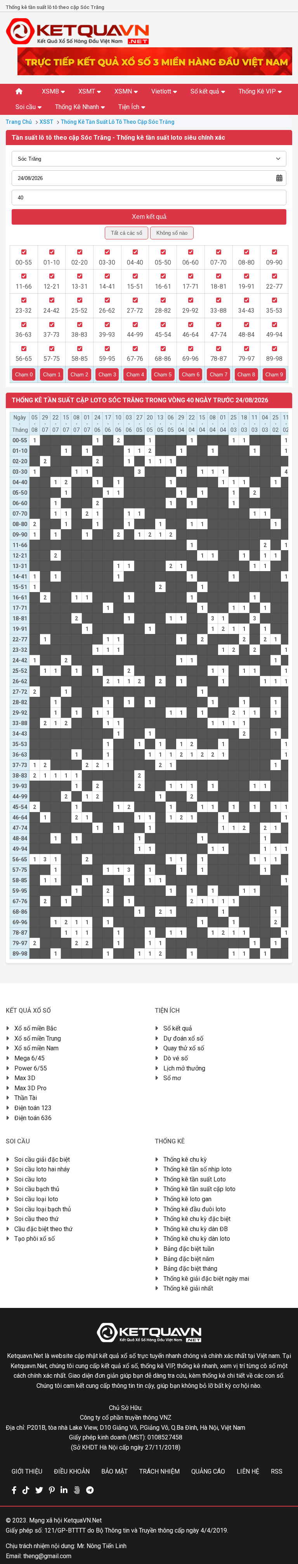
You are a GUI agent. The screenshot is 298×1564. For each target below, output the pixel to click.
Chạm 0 (24, 375)
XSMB (50, 91)
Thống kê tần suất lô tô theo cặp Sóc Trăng (118, 122)
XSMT (86, 91)
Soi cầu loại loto (36, 1199)
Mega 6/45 (29, 1058)
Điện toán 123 (33, 1108)
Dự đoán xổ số (183, 1038)
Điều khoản (72, 1471)
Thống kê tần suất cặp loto (199, 1189)
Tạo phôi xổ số (34, 1238)
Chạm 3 (107, 375)
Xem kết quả (149, 216)
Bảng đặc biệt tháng (190, 1268)
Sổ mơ (172, 1078)
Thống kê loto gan (187, 1199)
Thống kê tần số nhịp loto (197, 1169)
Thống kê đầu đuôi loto (194, 1209)
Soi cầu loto (30, 1179)
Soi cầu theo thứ (36, 1219)
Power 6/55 (30, 1068)
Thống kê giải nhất (188, 1288)
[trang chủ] (77, 42)
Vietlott (161, 91)
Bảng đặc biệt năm (188, 1259)
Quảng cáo (208, 1471)
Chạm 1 (52, 375)
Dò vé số (175, 1058)
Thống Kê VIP (257, 91)
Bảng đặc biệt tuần (188, 1248)
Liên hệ (248, 1471)
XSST (46, 122)
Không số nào (171, 233)
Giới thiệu (27, 1471)
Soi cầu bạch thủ (36, 1189)
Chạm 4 (135, 375)
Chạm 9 (274, 375)
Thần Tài (25, 1098)
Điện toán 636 (33, 1118)
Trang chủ (19, 122)
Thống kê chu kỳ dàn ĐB (195, 1229)
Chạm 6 (190, 375)
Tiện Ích (128, 107)
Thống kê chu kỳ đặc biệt (196, 1219)
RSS (276, 1471)
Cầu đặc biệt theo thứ (43, 1229)
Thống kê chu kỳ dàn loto (196, 1238)
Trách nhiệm (159, 1471)
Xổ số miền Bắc (35, 1028)
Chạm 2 (79, 375)
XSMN (123, 91)
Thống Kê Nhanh (77, 107)
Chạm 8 (246, 375)
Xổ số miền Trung (37, 1038)
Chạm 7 (218, 375)
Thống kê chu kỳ (185, 1159)
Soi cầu (26, 107)
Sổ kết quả (205, 91)
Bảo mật (114, 1471)
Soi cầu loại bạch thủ (42, 1209)
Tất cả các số (126, 233)
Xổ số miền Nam (36, 1048)
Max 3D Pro (30, 1088)
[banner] (154, 73)
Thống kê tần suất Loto (194, 1179)
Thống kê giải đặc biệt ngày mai (206, 1278)
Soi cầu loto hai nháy (42, 1169)
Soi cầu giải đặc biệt (42, 1159)
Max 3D (24, 1078)
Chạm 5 (163, 375)
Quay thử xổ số (183, 1048)
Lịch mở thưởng (184, 1068)
